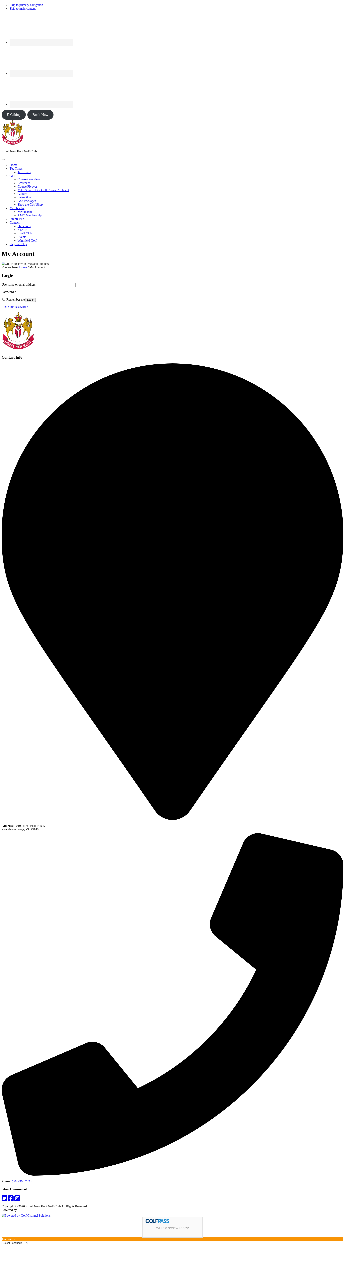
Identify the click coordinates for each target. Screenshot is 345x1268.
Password (9, 292)
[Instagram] (17, 1199)
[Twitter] (4, 1199)
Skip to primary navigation (26, 5)
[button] (16, 168)
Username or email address (20, 284)
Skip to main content (23, 8)
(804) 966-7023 (22, 1181)
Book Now (40, 115)
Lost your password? (15, 306)
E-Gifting (14, 115)
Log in (30, 299)
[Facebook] (11, 1199)
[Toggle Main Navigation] (3, 159)
